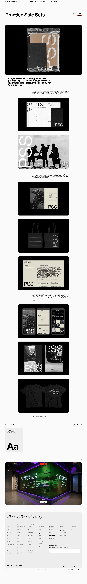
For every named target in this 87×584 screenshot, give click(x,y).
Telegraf (79, 15)
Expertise (40, 535)
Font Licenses (41, 526)
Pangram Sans (20, 550)
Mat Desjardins (73, 569)
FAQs (40, 529)
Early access (51, 526)
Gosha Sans (30, 541)
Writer (18, 533)
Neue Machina (20, 536)
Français (72, 532)
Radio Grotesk (20, 547)
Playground (9, 538)
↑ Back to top (8, 569)
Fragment (19, 524)
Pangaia (8, 547)
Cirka (29, 538)
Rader (18, 543)
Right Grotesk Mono (10, 544)
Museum (8, 529)
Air (7, 552)
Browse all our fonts (77, 424)
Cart (72, 529)
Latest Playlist (51, 538)
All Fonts (50, 524)
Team (40, 538)
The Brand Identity (43, 417)
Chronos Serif (30, 552)
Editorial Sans (9, 536)
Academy (51, 530)
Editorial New (19, 552)
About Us (51, 532)
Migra (18, 553)
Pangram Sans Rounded (32, 524)
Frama (8, 524)
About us (40, 533)
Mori (18, 538)
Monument (30, 530)
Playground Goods (63, 533)
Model (8, 530)
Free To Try (41, 527)
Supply (29, 529)
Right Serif (19, 529)
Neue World (19, 546)
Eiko (18, 549)
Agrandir (29, 526)
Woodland (30, 543)
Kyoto (8, 526)
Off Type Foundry (63, 532)
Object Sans (30, 536)
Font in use (51, 529)
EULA (40, 530)
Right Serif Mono (10, 546)
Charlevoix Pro (30, 549)
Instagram (40, 543)
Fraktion (29, 533)
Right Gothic (30, 527)
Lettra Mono (9, 532)
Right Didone (19, 527)
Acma (18, 532)
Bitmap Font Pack (31, 535)
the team (79, 569)
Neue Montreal (20, 544)
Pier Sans (29, 547)
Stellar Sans (30, 546)
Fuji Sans (29, 544)
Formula (18, 541)
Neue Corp (9, 535)
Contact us (41, 524)
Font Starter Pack (52, 527)
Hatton (8, 550)
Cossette (80, 13)
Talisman (8, 543)
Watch (8, 527)
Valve (8, 533)
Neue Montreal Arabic (21, 526)
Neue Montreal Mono (11, 549)
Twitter (40, 544)
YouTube (40, 546)
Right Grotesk (30, 532)
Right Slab (19, 530)
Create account (73, 526)
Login (72, 524)
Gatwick (8, 541)
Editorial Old (9, 553)
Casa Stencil (30, 550)
